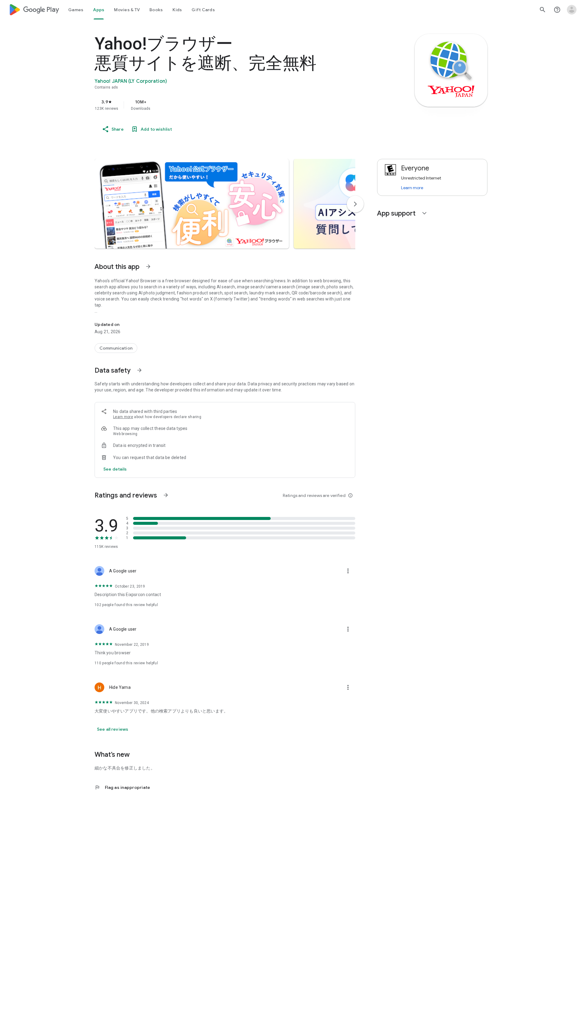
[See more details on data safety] (115, 469)
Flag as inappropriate (122, 787)
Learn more (123, 417)
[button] (192, 204)
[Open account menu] (571, 9)
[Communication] (116, 348)
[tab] (75, 9)
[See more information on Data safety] (139, 370)
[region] (216, 105)
